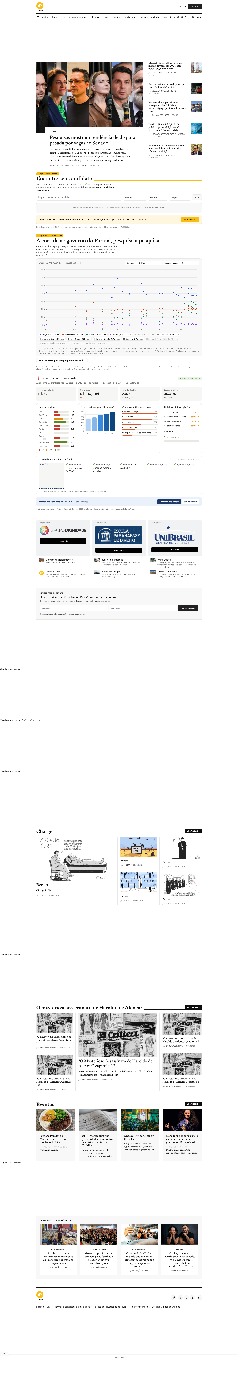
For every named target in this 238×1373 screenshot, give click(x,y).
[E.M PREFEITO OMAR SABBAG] (78, 476)
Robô (83, 165)
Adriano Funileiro (56, 343)
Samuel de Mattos (163, 339)
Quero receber (188, 608)
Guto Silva (134, 339)
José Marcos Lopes (160, 115)
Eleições (54, 132)
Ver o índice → (190, 219)
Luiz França (121, 334)
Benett (42, 895)
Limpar (197, 197)
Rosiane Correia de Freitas (65, 165)
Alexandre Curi (53, 339)
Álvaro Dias (169, 334)
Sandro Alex (97, 334)
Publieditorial (58, 1249)
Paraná (179, 1249)
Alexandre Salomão (93, 343)
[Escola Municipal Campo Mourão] (105, 476)
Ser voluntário (190, 501)
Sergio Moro (50, 334)
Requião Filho (73, 334)
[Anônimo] (159, 476)
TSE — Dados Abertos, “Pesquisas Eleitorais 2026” (59, 367)
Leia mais (63, 541)
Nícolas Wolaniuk (90, 1079)
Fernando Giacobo (108, 339)
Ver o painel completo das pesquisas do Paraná (61, 360)
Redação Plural (59, 1267)
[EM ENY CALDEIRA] (132, 476)
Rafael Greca (80, 339)
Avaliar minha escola (169, 501)
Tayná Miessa (145, 334)
